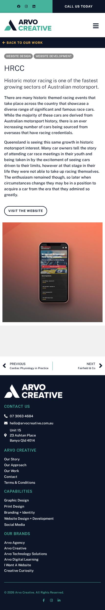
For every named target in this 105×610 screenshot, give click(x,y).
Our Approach (15, 465)
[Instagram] (26, 6)
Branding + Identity (19, 512)
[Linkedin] (34, 6)
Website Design (18, 56)
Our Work (11, 471)
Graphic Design (16, 500)
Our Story (12, 459)
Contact (10, 476)
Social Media (14, 525)
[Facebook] (19, 6)
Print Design (14, 506)
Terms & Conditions (19, 482)
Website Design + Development (29, 518)
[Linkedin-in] (59, 600)
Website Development (54, 56)
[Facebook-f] (44, 600)
